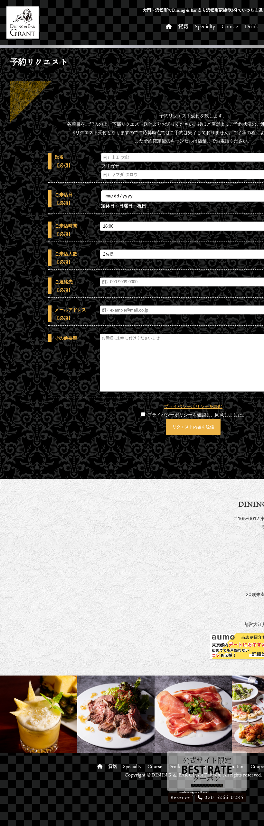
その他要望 (66, 337)
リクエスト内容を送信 (193, 426)
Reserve (180, 797)
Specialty (205, 26)
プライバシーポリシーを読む (193, 406)
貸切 (183, 26)
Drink (251, 26)
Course (230, 26)
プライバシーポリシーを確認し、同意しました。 (196, 414)
